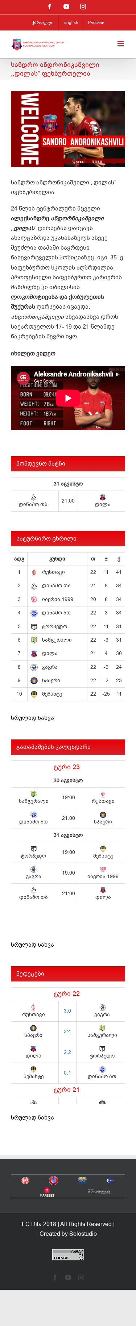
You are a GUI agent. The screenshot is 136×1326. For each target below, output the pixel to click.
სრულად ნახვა (32, 718)
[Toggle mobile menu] (121, 43)
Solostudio (83, 1234)
